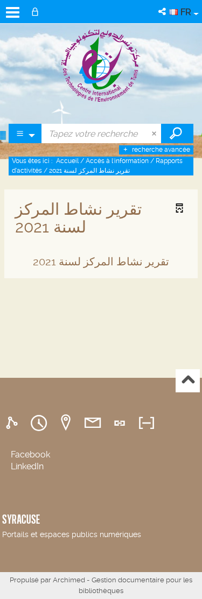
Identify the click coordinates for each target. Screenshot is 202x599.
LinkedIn (27, 466)
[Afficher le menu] (12, 12)
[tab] (13, 423)
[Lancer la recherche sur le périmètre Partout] (177, 133)
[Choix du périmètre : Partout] (25, 133)
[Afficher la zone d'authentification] (37, 11)
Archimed (69, 580)
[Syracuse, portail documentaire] (101, 65)
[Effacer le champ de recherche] (155, 133)
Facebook (30, 454)
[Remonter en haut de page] (188, 380)
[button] (163, 11)
